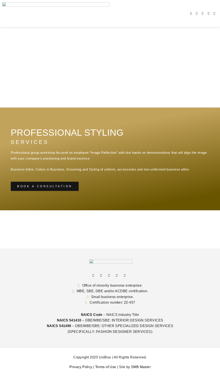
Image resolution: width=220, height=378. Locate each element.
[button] (99, 13)
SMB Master (141, 367)
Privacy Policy (80, 367)
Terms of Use (105, 367)
